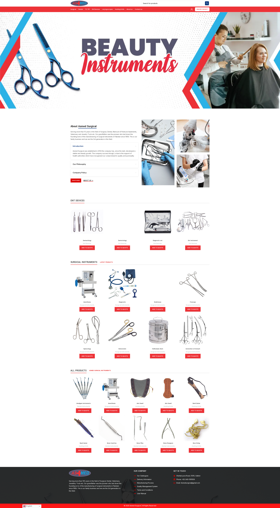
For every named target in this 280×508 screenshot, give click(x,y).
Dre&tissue (157, 302)
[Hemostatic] (122, 330)
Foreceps (193, 302)
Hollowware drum (157, 349)
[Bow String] (196, 428)
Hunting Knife (140, 406)
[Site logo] (79, 3)
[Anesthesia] (87, 283)
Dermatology (87, 241)
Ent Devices (87, 243)
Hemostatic (122, 349)
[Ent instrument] (193, 222)
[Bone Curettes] (112, 428)
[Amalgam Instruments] (84, 388)
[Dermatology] (87, 222)
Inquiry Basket (202, 9)
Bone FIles (140, 443)
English (29, 506)
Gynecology (87, 349)
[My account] (192, 9)
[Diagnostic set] (157, 222)
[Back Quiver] (196, 388)
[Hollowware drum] (157, 330)
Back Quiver (196, 403)
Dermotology (122, 241)
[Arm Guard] (140, 388)
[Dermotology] (122, 222)
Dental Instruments (83, 406)
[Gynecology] (87, 330)
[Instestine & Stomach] (193, 330)
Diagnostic (122, 302)
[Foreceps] (193, 283)
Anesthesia (87, 302)
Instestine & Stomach (193, 349)
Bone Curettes (111, 443)
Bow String (196, 443)
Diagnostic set (157, 241)
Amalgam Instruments (83, 403)
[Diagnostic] (122, 283)
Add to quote (87, 248)
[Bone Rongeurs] (168, 428)
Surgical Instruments (87, 305)
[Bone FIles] (140, 428)
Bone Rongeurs (168, 443)
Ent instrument (193, 241)
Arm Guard (140, 403)
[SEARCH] (207, 3)
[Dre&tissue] (157, 283)
